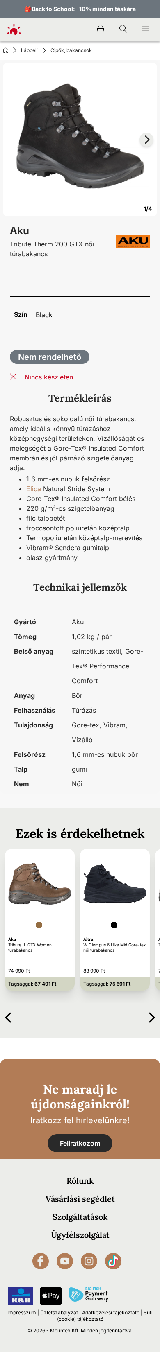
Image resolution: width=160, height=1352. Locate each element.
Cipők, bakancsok (71, 50)
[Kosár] (100, 29)
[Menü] (145, 29)
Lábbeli (29, 50)
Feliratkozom (80, 1143)
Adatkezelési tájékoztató (110, 1312)
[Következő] (152, 1016)
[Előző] (8, 1016)
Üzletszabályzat (59, 1312)
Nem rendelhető (49, 357)
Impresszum (21, 1312)
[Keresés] (123, 29)
